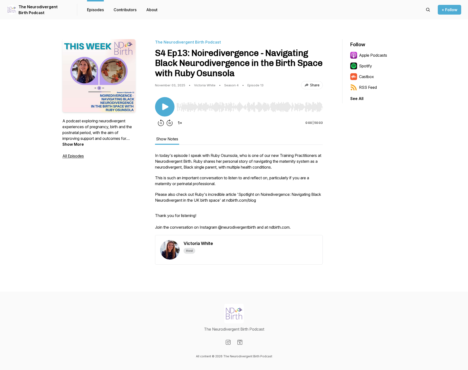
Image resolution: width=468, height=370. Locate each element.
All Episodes (73, 155)
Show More (73, 144)
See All (356, 98)
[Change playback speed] (180, 122)
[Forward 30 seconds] (169, 122)
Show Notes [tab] (167, 138)
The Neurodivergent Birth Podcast (38, 9)
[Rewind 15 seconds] (160, 122)
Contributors (125, 9)
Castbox (366, 76)
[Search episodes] (428, 10)
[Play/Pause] (165, 107)
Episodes (95, 9)
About (151, 9)
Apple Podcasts (373, 55)
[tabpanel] (239, 194)
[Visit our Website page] (239, 342)
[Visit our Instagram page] (228, 342)
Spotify (365, 65)
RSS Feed (368, 87)
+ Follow (449, 9)
